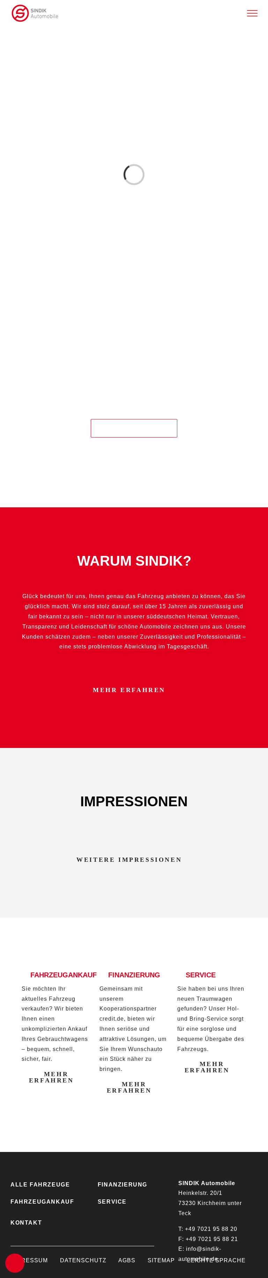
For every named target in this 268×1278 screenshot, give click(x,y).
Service (112, 1202)
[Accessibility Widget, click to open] (14, 1263)
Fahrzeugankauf (42, 1202)
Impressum (29, 1260)
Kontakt (26, 1223)
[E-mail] (259, 538)
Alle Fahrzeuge (40, 1185)
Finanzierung (122, 1185)
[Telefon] (259, 520)
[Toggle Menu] (252, 13)
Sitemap (161, 1260)
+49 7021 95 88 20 (211, 1229)
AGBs (126, 1260)
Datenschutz (83, 1260)
